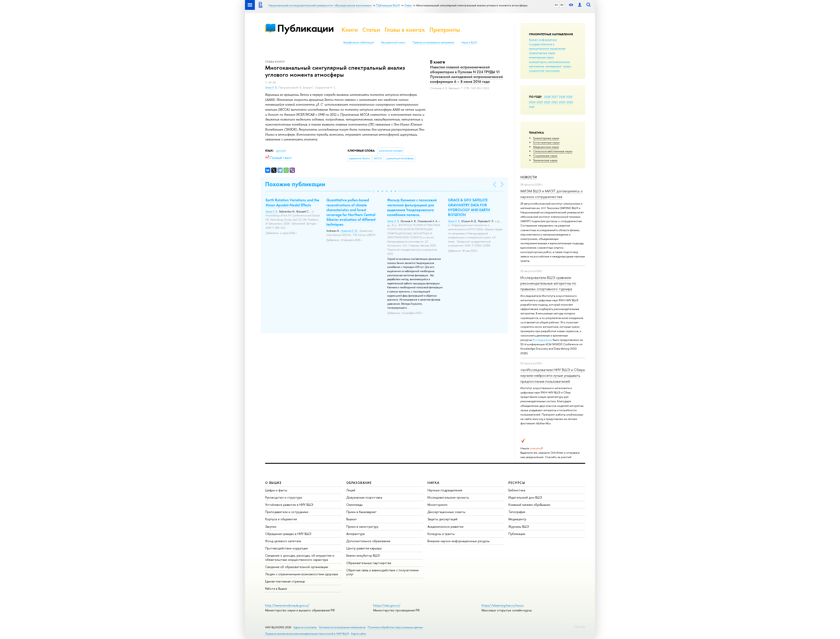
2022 (547, 102)
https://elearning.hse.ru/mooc (502, 605)
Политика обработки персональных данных (395, 627)
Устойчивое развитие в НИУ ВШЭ (289, 505)
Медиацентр (517, 519)
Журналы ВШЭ (518, 526)
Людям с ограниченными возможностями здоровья (301, 574)
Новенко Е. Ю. (349, 231)
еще (531, 106)
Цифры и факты (276, 490)
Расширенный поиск (393, 42)
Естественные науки (546, 142)
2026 (562, 97)
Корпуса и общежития (281, 519)
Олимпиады (354, 505)
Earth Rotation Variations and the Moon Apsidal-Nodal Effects (292, 202)
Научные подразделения (444, 490)
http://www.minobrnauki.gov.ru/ (287, 605)
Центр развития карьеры (364, 548)
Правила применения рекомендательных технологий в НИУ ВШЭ (307, 633)
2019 (570, 102)
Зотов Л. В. (271, 87)
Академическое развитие (445, 526)
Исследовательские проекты (448, 497)
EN (561, 4)
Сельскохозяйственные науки (552, 151)
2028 (547, 97)
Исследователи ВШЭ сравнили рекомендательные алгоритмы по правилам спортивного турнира (548, 283)
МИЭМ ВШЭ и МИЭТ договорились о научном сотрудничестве (551, 193)
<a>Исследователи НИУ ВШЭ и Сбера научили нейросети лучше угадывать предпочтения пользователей (552, 375)
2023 (540, 102)
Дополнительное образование (368, 541)
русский (281, 150)
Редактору (579, 626)
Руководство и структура (283, 497)
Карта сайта (358, 633)
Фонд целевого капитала (283, 541)
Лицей (350, 490)
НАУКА (433, 483)
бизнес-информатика (543, 40)
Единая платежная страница (285, 581)
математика (536, 66)
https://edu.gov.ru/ (386, 605)
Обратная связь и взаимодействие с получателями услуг (382, 572)
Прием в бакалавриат (361, 512)
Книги (349, 30)
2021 (554, 102)
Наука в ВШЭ (469, 42)
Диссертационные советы (446, 512)
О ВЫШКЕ (273, 483)
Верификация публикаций (358, 42)
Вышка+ (351, 519)
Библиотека (516, 490)
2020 (562, 102)
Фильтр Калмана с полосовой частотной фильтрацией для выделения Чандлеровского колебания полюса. (412, 207)
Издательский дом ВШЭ (525, 497)
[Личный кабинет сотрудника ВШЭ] (579, 5)
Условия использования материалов (342, 627)
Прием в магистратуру (362, 526)
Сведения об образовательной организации (296, 567)
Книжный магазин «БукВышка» (529, 505)
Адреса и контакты (305, 627)
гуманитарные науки (542, 53)
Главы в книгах (405, 30)
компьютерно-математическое (549, 62)
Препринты (444, 30)
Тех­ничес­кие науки (545, 160)
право (567, 66)
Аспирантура (355, 534)
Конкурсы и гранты (441, 534)
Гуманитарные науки (546, 138)
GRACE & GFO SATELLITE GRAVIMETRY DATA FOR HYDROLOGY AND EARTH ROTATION (469, 207)
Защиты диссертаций (442, 519)
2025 (569, 97)
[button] (373, 191)
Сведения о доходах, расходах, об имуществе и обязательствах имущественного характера (299, 557)
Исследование (542, 340)
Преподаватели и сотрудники (286, 512)
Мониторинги (437, 505)
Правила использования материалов (433, 42)
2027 (554, 97)
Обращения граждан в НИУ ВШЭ (288, 534)
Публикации (305, 28)
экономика (553, 71)
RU (556, 4)
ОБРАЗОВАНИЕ (359, 483)
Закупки (270, 526)
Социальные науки (545, 156)
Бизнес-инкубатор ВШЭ (363, 555)
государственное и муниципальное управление (547, 46)
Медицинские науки (546, 147)
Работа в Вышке (276, 588)
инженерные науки (541, 57)
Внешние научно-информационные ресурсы (458, 541)
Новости (528, 177)
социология (536, 71)
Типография (516, 512)
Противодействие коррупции (286, 548)
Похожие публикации (295, 184)
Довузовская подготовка (364, 497)
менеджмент (553, 66)
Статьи (371, 30)
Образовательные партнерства (368, 563)
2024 (532, 102)
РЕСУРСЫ (516, 483)
